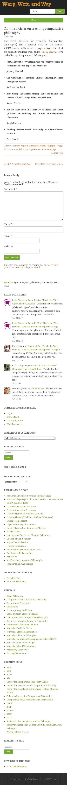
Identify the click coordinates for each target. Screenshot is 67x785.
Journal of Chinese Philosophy (21, 635)
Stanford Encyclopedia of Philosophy (25, 560)
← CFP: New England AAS (17, 164)
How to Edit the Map (16, 581)
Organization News (37, 149)
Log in (9, 413)
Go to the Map (13, 578)
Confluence (12, 606)
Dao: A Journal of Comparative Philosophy (27, 617)
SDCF (9, 717)
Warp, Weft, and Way (26, 4)
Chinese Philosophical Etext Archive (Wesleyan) (30, 517)
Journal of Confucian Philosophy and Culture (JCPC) (32, 639)
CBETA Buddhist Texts (17, 503)
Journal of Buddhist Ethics (19, 628)
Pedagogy (51, 149)
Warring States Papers (18, 653)
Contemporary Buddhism (19, 610)
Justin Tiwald (18, 300)
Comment (10, 189)
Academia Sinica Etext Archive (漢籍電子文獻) (29, 496)
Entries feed (13, 417)
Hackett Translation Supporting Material (26, 528)
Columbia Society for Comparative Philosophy (29, 696)
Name (8, 224)
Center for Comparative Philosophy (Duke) (27, 682)
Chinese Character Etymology (21, 510)
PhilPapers (12, 556)
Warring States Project (18, 732)
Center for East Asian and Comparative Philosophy (31, 685)
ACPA (9, 674)
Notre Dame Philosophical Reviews (24, 549)
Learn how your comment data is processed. (31, 266)
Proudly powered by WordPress (24, 779)
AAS (9, 671)
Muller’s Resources (16, 546)
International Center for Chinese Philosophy (28, 535)
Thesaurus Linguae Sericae (20, 564)
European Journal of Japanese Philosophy (27, 621)
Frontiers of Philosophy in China (22, 624)
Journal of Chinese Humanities (22, 632)
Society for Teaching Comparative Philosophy (29, 721)
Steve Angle (20, 146)
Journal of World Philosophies (21, 646)
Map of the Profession (17, 542)
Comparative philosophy (17, 149)
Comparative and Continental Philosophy (27, 599)
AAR (9, 667)
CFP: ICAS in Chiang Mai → (49, 164)
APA (8, 678)
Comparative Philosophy (18, 603)
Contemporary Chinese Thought (22, 614)
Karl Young (17, 365)
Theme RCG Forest (48, 779)
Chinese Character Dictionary (21, 506)
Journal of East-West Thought (21, 642)
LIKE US (8, 282)
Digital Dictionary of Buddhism (21, 524)
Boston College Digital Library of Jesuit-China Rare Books (35, 499)
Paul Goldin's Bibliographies (20, 553)
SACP (9, 714)
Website (8, 246)
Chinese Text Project (17, 521)
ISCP (9, 707)
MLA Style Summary (17, 766)
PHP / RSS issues (35, 388)
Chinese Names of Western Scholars (25, 513)
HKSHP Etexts (14, 531)
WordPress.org (14, 424)
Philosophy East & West (18, 649)
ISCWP (10, 710)
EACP (9, 703)
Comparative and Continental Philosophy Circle (30, 700)
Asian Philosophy (15, 596)
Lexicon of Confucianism (19, 539)
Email (8, 236)
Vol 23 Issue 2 (48, 51)
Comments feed (15, 420)
